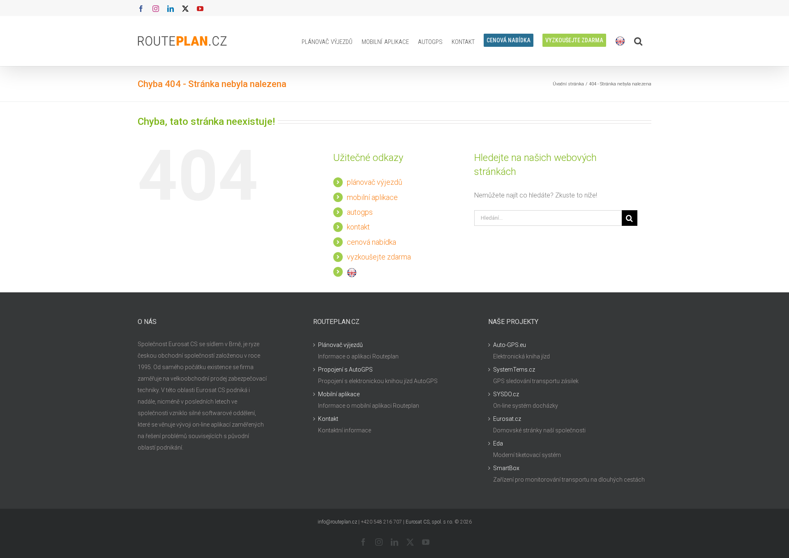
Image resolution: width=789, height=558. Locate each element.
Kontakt (328, 419)
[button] (638, 41)
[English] (620, 41)
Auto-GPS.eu (509, 345)
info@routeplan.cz (337, 522)
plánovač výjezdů (374, 182)
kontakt (358, 227)
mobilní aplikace (372, 197)
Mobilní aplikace (339, 394)
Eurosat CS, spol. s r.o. (429, 522)
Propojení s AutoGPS (345, 369)
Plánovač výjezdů (340, 345)
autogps (360, 212)
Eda (498, 443)
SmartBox (506, 468)
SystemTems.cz (514, 369)
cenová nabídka (371, 242)
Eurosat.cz (507, 419)
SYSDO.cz (506, 394)
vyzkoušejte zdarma (379, 257)
